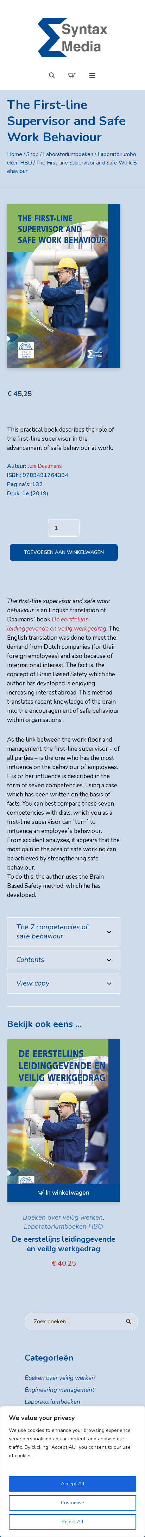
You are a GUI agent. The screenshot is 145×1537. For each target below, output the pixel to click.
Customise (72, 1502)
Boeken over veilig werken (63, 1217)
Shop (32, 154)
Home (14, 154)
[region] (72, 1471)
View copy (32, 983)
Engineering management (59, 1390)
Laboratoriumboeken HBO (63, 1226)
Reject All (72, 1521)
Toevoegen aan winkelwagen (64, 552)
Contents (30, 959)
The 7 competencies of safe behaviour (52, 931)
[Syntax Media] (72, 37)
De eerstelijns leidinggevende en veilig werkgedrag (63, 1244)
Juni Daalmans (45, 466)
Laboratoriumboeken (68, 154)
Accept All (72, 1483)
